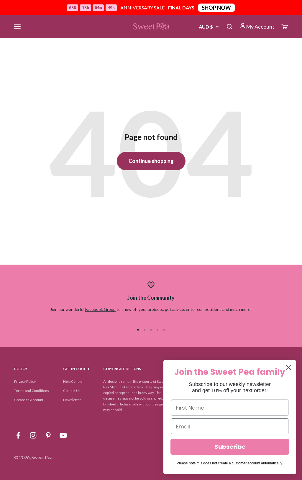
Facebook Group (100, 309)
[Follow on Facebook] (18, 435)
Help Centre (72, 381)
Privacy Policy (25, 381)
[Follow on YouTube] (63, 435)
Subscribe (229, 447)
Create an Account (28, 399)
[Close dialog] (288, 367)
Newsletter (72, 399)
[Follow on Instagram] (33, 435)
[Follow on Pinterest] (48, 435)
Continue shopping (151, 161)
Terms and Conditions (31, 390)
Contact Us (72, 390)
